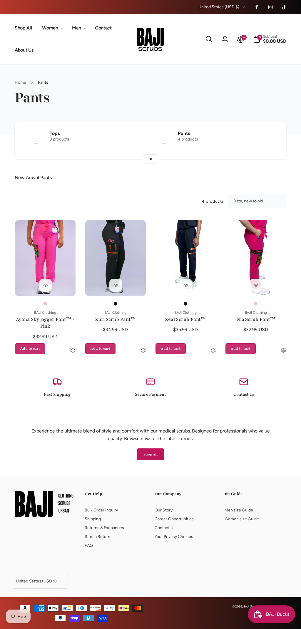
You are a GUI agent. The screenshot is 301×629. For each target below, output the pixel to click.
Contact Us (243, 394)
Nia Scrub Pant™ (256, 319)
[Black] (115, 304)
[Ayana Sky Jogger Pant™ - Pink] (45, 285)
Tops (55, 133)
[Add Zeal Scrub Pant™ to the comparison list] (213, 351)
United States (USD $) (218, 6)
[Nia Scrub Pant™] (256, 285)
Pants (184, 133)
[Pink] (45, 304)
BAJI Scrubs (251, 606)
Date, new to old (248, 201)
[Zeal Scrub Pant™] (185, 285)
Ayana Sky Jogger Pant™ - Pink (45, 322)
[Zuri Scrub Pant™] (115, 285)
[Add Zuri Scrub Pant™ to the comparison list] (143, 351)
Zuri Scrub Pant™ (115, 319)
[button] (52, 28)
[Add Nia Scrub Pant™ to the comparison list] (283, 351)
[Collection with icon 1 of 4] (150, 159)
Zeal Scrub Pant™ (185, 319)
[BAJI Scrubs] (44, 515)
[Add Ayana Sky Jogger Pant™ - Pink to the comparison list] (73, 351)
